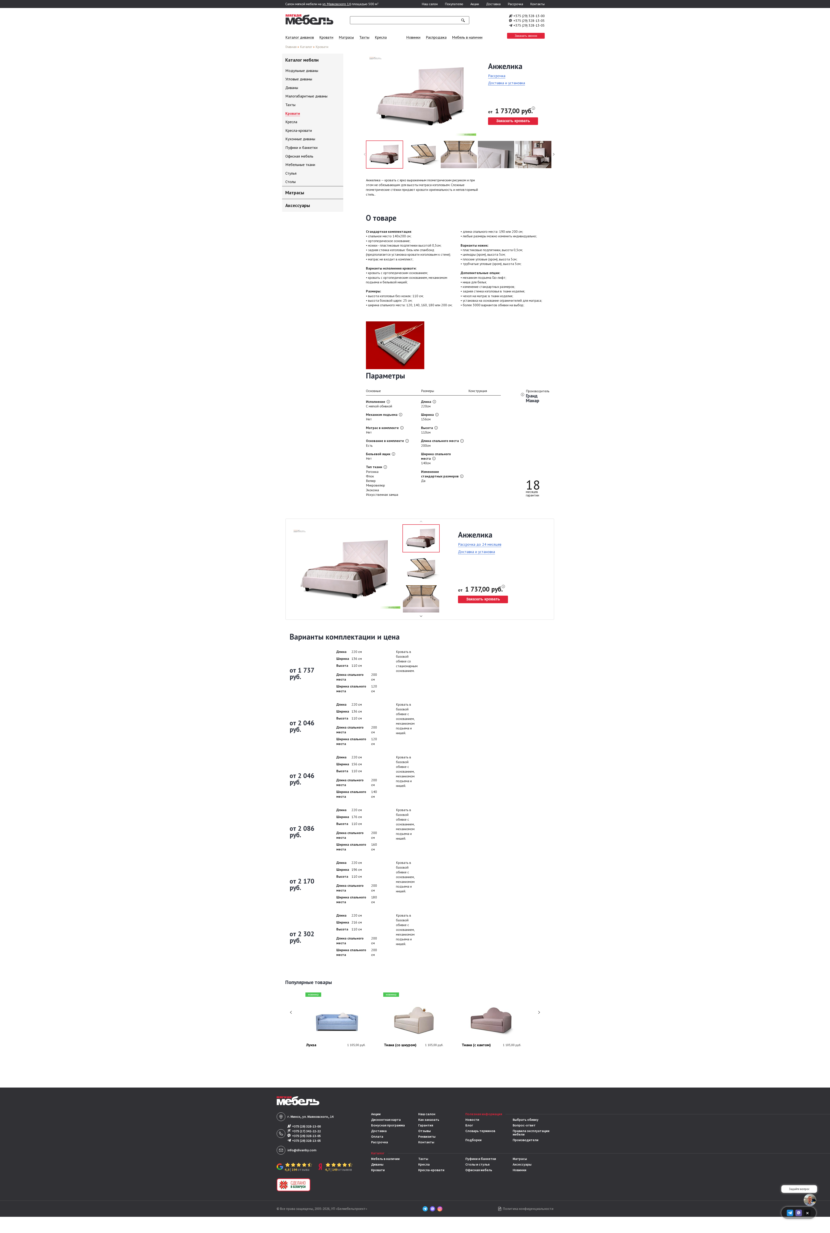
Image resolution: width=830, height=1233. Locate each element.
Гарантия (425, 1125)
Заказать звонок (526, 35)
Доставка (493, 4)
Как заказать (428, 1119)
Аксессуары (522, 1164)
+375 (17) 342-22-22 (306, 1131)
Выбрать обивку (525, 1119)
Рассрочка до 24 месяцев (479, 544)
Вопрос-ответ (524, 1125)
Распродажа (436, 37)
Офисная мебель (478, 1170)
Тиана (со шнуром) (324, 1045)
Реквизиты (427, 1136)
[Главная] (309, 23)
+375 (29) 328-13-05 (529, 20)
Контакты (537, 4)
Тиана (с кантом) (400, 1045)
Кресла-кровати (431, 1170)
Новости (472, 1119)
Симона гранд (476, 1045)
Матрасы (346, 37)
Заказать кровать (513, 121)
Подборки (473, 1140)
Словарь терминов (480, 1131)
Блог (469, 1125)
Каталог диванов (299, 37)
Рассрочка (515, 4)
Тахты (364, 37)
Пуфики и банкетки (480, 1159)
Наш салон (430, 4)
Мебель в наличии (467, 37)
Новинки (413, 37)
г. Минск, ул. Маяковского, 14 (310, 1116)
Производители (525, 1140)
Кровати (326, 37)
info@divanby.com (301, 1150)
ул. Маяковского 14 (336, 4)
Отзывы (424, 1131)
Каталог (306, 47)
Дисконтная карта (386, 1119)
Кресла (381, 37)
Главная (291, 47)
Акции (474, 4)
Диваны (377, 1164)
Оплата (377, 1136)
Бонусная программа (388, 1125)
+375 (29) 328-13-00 (529, 16)
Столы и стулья (477, 1164)
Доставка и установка (506, 82)
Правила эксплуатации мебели (531, 1132)
